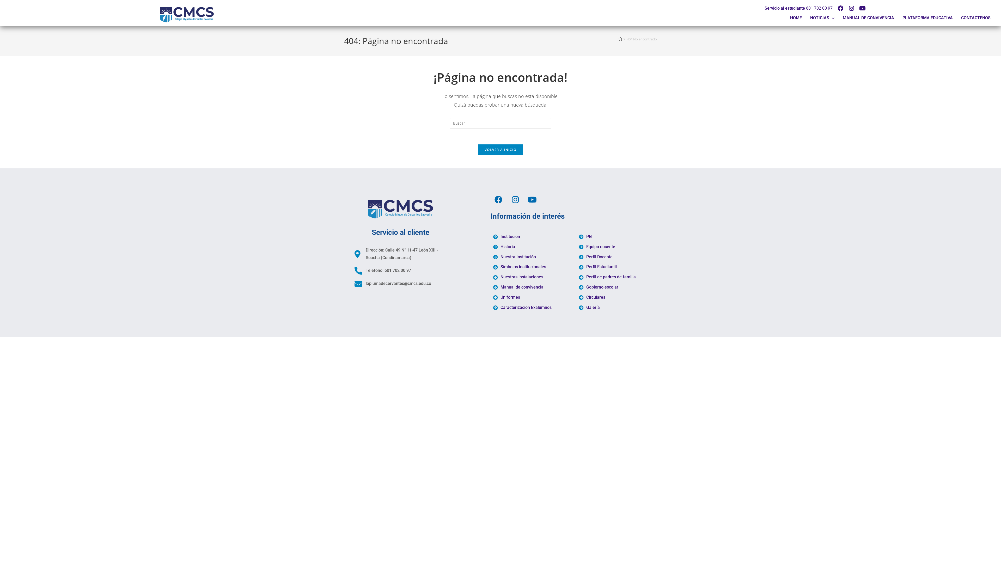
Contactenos (976, 17)
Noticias (819, 17)
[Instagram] (851, 8)
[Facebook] (841, 8)
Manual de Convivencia (868, 17)
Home (796, 17)
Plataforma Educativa (927, 17)
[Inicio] (620, 39)
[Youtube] (862, 8)
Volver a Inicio (501, 149)
